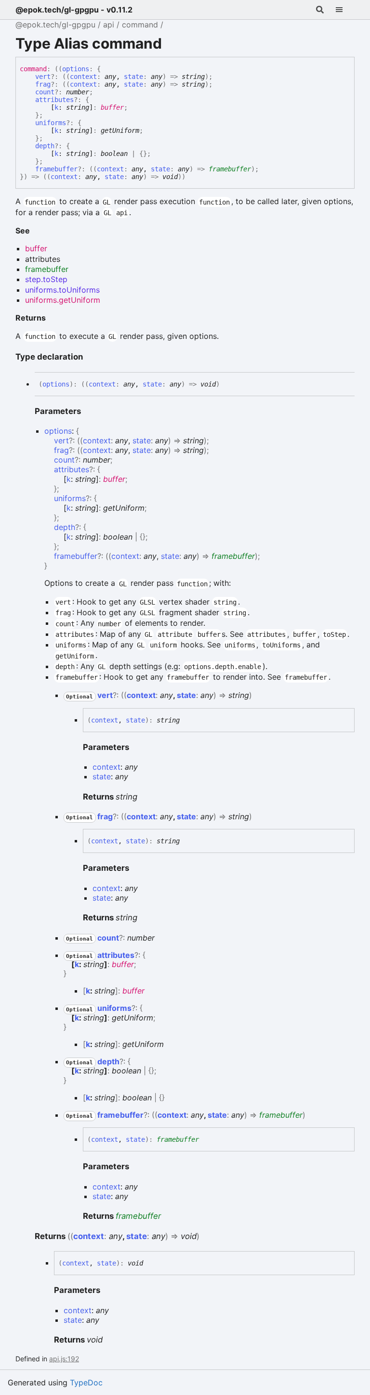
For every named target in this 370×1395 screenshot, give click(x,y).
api (108, 24)
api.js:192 (64, 1359)
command (140, 24)
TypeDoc (86, 1382)
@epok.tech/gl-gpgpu (55, 24)
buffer (112, 107)
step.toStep (46, 279)
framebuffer (230, 169)
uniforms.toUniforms (62, 290)
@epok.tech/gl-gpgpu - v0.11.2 (73, 9)
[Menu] (345, 9)
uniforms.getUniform (62, 300)
